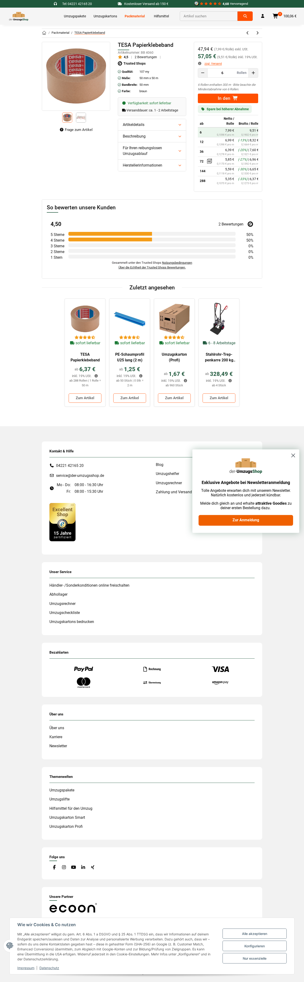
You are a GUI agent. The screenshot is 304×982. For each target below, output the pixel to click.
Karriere (55, 737)
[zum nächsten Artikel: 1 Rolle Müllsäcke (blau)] (257, 33)
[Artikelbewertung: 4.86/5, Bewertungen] (129, 338)
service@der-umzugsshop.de (80, 475)
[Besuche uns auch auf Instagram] (64, 867)
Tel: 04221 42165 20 (77, 4)
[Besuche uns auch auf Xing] (93, 867)
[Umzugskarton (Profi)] (174, 318)
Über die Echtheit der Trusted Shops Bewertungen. (152, 267)
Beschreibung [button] (134, 136)
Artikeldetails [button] (133, 124)
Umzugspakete (61, 790)
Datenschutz (49, 968)
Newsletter (58, 746)
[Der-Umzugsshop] (19, 16)
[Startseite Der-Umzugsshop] (44, 33)
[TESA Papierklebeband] (85, 318)
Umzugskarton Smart (67, 817)
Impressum (25, 968)
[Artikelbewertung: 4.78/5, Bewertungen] (174, 338)
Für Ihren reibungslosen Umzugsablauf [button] (142, 151)
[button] (262, 16)
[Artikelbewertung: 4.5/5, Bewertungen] (85, 338)
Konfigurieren (254, 946)
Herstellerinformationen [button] (142, 165)
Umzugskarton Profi (66, 826)
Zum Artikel (85, 398)
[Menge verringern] (203, 72)
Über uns (56, 728)
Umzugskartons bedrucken (71, 621)
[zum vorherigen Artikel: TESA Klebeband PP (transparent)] (248, 33)
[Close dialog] (293, 455)
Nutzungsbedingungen (177, 262)
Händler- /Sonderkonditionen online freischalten (89, 585)
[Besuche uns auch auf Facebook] (54, 867)
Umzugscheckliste (64, 612)
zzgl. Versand (213, 63)
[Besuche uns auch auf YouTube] (73, 867)
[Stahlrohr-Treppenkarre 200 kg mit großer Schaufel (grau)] (219, 318)
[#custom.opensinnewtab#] (62, 522)
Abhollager (58, 594)
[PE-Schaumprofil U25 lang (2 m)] (129, 318)
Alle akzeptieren (254, 934)
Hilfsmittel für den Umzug (70, 808)
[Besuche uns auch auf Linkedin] (83, 867)
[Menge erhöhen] (253, 72)
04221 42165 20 (70, 465)
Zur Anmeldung (246, 520)
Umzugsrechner (62, 603)
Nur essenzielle (254, 958)
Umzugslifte (59, 799)
